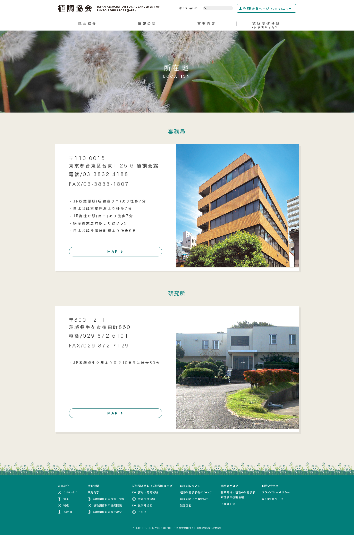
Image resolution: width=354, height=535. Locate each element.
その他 (142, 512)
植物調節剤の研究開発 (107, 505)
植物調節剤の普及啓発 (107, 512)
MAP (115, 251)
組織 (66, 505)
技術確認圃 (145, 505)
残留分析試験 (146, 498)
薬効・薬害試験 (148, 492)
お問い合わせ (190, 8)
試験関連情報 (266, 25)
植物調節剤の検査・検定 (109, 498)
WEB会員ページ (268, 8)
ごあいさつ (71, 492)
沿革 (66, 498)
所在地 (68, 512)
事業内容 (206, 23)
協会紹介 (87, 23)
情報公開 (147, 23)
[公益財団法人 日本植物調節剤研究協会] (109, 8)
